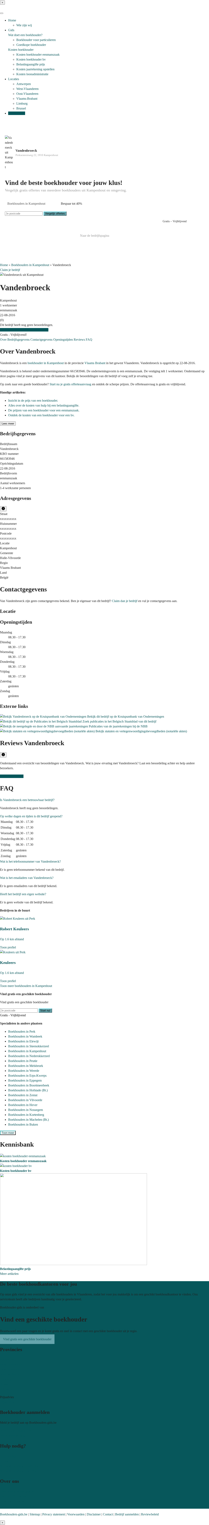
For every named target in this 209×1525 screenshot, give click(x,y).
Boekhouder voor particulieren (36, 40)
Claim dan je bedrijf (124, 601)
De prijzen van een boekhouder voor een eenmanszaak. (43, 410)
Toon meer (8, 1132)
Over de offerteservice (14, 1496)
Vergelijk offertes (55, 213)
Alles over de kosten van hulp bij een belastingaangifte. (43, 405)
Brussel (21, 108)
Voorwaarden (75, 1514)
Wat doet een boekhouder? (25, 35)
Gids (11, 30)
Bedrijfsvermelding (12, 1435)
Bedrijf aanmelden (127, 1514)
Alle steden (7, 1389)
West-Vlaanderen (27, 89)
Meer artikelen (9, 1273)
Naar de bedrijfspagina (94, 235)
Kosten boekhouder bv (31, 59)
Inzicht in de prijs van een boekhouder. (33, 400)
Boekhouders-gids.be (13, 1514)
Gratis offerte (16, 113)
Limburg (22, 103)
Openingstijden (63, 339)
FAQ (89, 339)
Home (12, 20)
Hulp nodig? (8, 1456)
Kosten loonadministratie (32, 74)
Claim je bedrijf (10, 270)
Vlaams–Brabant (11, 1374)
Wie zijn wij (24, 25)
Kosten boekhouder (20, 49)
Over (3, 339)
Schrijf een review (11, 776)
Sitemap (35, 1514)
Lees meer (8, 423)
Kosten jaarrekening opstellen (35, 69)
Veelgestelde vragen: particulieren (21, 1466)
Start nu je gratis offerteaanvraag (70, 384)
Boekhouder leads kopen (16, 1430)
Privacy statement (53, 1514)
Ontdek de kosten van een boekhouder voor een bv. (41, 415)
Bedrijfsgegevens (18, 339)
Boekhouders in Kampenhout (30, 265)
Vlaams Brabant (94, 363)
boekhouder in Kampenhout (46, 363)
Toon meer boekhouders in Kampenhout (26, 986)
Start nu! (45, 1010)
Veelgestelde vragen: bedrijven (19, 1471)
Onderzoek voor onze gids (17, 1506)
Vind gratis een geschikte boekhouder (24, 330)
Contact (5, 1461)
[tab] (104, 800)
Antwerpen (23, 84)
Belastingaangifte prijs (30, 64)
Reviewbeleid (150, 1514)
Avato (48, 1307)
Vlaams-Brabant (26, 98)
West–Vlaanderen (11, 1364)
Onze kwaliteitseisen (13, 1501)
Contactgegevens (41, 339)
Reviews (80, 339)
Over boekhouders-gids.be (17, 1491)
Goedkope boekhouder (31, 44)
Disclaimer (94, 1514)
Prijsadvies (7, 1402)
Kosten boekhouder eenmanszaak (38, 54)
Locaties (13, 79)
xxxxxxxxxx (8, 518)
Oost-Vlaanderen (27, 93)
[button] (27, 800)
